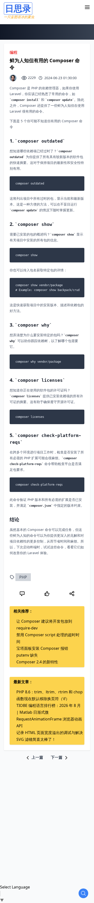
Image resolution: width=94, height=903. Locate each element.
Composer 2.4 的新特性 (37, 662)
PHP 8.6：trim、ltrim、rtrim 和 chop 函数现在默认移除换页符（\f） (49, 695)
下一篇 (57, 757)
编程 (13, 52)
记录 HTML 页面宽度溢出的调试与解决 (49, 732)
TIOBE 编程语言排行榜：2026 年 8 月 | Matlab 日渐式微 (48, 709)
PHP (23, 577)
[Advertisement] (47, 808)
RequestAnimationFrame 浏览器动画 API (49, 722)
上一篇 (37, 757)
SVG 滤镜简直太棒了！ (36, 739)
